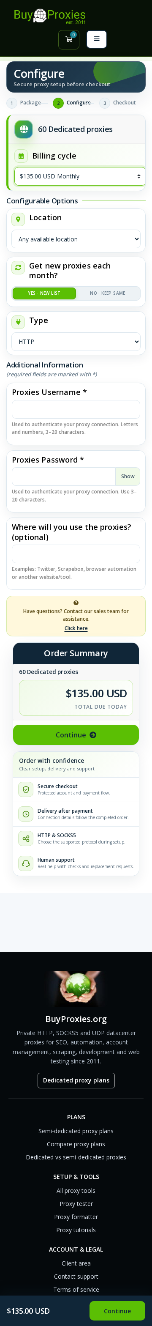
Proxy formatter (76, 1217)
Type (38, 320)
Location (45, 217)
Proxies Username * (49, 392)
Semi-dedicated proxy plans (76, 1131)
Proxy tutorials (76, 1230)
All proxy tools (76, 1190)
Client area (76, 1263)
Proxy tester (76, 1204)
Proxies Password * (48, 460)
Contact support (76, 1276)
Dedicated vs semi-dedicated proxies (76, 1157)
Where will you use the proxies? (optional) (72, 532)
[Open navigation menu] (96, 39)
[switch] (76, 293)
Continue (71, 735)
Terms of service (76, 1289)
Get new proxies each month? (70, 270)
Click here (76, 628)
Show (128, 476)
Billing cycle (53, 156)
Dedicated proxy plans (76, 1080)
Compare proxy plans (76, 1144)
